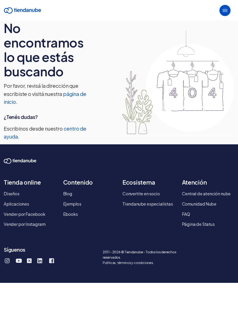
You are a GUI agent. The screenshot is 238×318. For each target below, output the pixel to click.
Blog (67, 193)
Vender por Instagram (24, 224)
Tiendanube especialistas (147, 203)
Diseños (12, 193)
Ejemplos (72, 203)
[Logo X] (29, 260)
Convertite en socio (141, 193)
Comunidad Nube (199, 203)
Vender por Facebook (24, 214)
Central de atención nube (206, 193)
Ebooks (70, 214)
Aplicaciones (16, 203)
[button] (225, 10)
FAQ (186, 214)
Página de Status (198, 224)
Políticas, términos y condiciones (128, 262)
